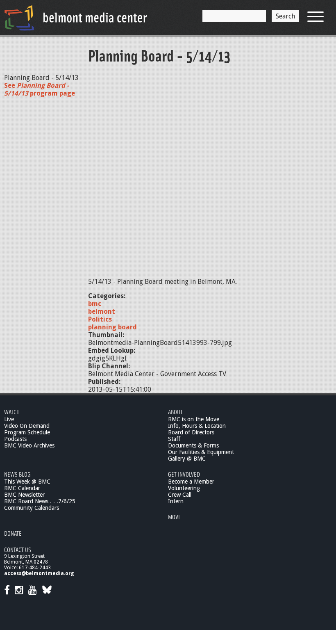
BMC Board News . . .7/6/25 (39, 501)
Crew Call (179, 494)
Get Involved (184, 474)
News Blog (17, 474)
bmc (94, 304)
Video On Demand (27, 425)
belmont (101, 311)
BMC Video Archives (29, 445)
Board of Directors (191, 432)
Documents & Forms (193, 445)
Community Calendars (31, 507)
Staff (174, 439)
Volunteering (184, 488)
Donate (13, 533)
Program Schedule (27, 432)
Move (174, 516)
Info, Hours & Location (197, 425)
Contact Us (17, 549)
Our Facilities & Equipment (201, 452)
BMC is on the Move (193, 419)
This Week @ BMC (27, 481)
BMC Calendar (22, 488)
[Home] (76, 17)
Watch (12, 411)
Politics (100, 319)
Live (9, 419)
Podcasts (15, 439)
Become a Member (191, 481)
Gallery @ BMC (187, 458)
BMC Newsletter (24, 494)
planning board (112, 327)
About (175, 411)
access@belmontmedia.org (39, 573)
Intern (176, 501)
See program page (39, 89)
